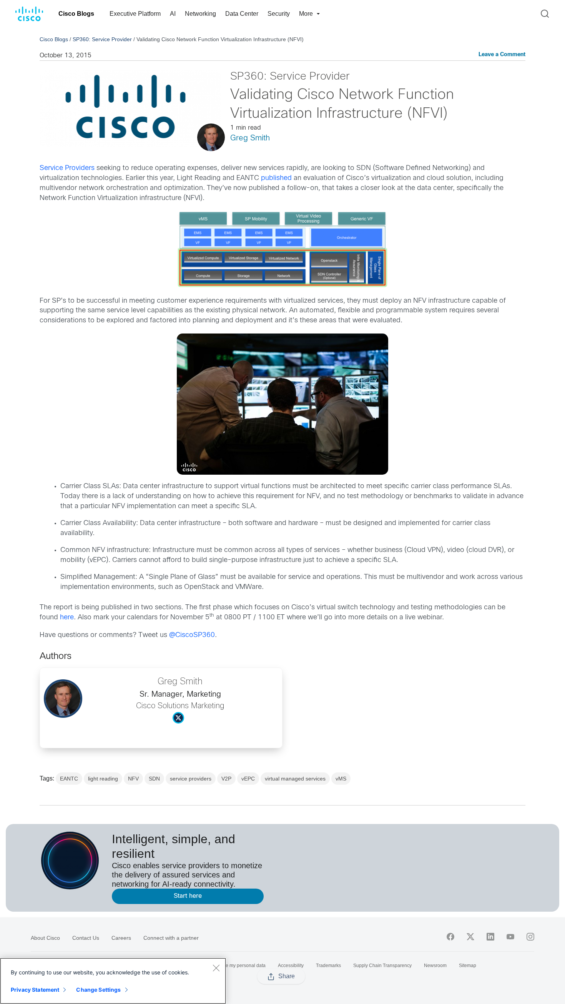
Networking (200, 13)
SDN (154, 779)
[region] (113, 981)
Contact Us (85, 938)
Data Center (241, 13)
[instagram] (530, 937)
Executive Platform (135, 13)
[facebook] (450, 937)
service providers (190, 779)
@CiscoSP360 (192, 635)
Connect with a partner (171, 938)
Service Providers (67, 168)
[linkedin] (490, 937)
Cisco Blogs (76, 13)
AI (173, 13)
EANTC (69, 779)
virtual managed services (295, 779)
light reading (103, 779)
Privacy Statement (35, 989)
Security (279, 13)
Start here (188, 896)
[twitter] (470, 937)
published (276, 178)
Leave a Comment (502, 54)
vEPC (248, 779)
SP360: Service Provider (102, 39)
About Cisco (45, 938)
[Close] (216, 968)
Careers (121, 938)
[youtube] (510, 937)
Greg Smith (250, 138)
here (67, 617)
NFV (133, 779)
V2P (226, 779)
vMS (341, 779)
